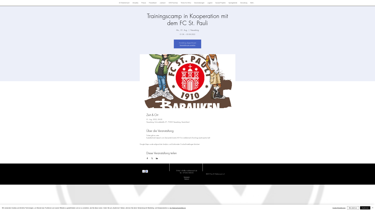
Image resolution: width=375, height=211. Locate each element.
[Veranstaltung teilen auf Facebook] (147, 158)
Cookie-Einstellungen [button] (339, 208)
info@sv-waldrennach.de (189, 170)
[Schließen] (372, 207)
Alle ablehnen (353, 208)
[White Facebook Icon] (152, 161)
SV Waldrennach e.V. (187, 155)
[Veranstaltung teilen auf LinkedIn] (157, 158)
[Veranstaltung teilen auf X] (152, 158)
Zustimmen (365, 208)
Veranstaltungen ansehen (187, 45)
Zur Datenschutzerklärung (178, 208)
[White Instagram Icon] (157, 161)
